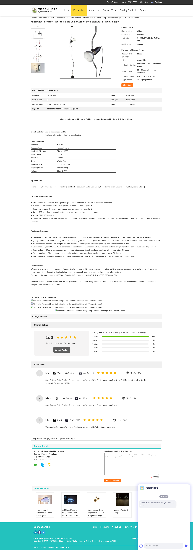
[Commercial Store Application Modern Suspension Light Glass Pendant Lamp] (96, 499)
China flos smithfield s (55, 538)
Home (66, 10)
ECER (114, 541)
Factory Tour (109, 10)
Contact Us (146, 10)
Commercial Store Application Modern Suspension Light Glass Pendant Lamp (96, 515)
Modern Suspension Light (58, 18)
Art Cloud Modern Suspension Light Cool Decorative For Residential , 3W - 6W (70, 515)
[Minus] (186, 487)
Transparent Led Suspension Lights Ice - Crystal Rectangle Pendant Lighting (44, 515)
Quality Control (128, 10)
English (158, 2)
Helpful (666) (122, 420)
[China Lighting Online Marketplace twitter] (43, 532)
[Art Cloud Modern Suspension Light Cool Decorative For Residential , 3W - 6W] (71, 499)
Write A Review (61, 350)
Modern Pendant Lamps (121, 511)
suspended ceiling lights (66, 439)
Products (78, 10)
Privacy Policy (39, 538)
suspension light (43, 439)
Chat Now (144, 2)
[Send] (186, 546)
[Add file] (141, 546)
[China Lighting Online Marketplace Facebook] (39, 532)
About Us (94, 10)
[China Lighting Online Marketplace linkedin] (35, 532)
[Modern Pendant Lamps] (122, 499)
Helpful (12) (131, 398)
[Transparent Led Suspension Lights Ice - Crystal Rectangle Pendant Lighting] (45, 499)
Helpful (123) (136, 373)
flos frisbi (53, 439)
